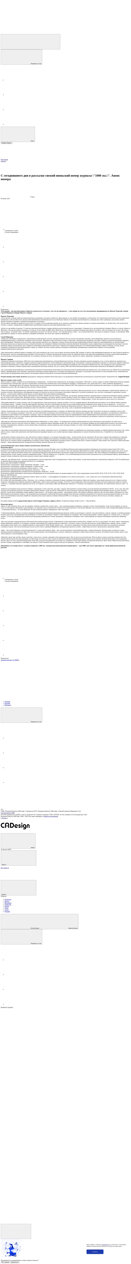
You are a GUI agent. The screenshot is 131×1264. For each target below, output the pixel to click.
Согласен (95, 1251)
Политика (8, 899)
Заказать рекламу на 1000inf (10, 660)
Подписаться (15, 1262)
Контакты (8, 705)
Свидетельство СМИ (7, 813)
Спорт (7, 910)
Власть (7, 901)
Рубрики (7, 701)
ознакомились (105, 1244)
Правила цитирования (50, 816)
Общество (8, 904)
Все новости (5, 868)
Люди (6, 908)
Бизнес (7, 906)
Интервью (8, 903)
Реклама (7, 703)
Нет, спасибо (5, 1262)
